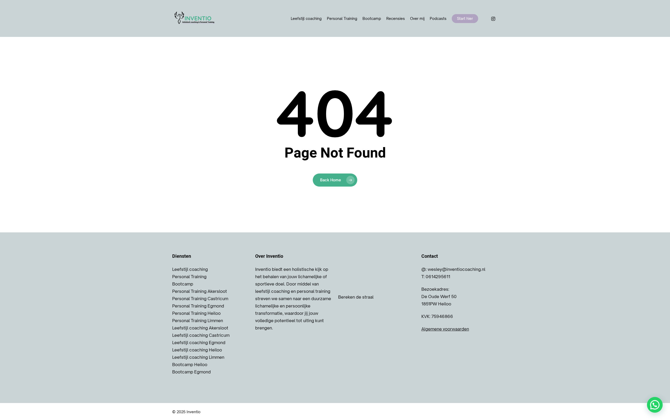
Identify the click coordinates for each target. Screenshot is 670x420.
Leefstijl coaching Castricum (201, 335)
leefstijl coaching (272, 291)
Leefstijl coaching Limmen (198, 357)
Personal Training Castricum (200, 298)
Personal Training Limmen (197, 320)
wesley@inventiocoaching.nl (456, 269)
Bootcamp (371, 18)
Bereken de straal (355, 297)
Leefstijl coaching (306, 18)
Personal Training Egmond (198, 306)
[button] (655, 405)
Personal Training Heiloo (196, 313)
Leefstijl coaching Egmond (198, 342)
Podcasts (438, 18)
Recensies (395, 18)
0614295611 (438, 276)
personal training (313, 291)
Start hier (465, 18)
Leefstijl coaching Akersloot (200, 328)
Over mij (417, 18)
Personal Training (342, 18)
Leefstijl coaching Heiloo (197, 349)
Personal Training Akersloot (199, 291)
